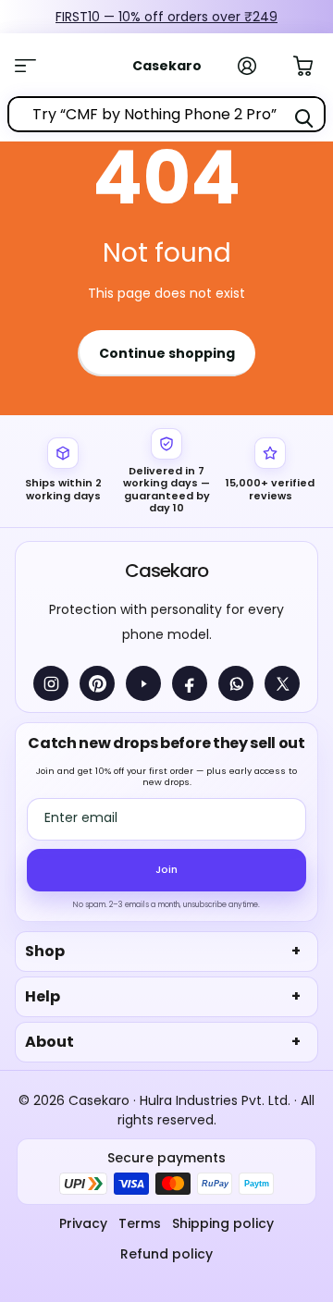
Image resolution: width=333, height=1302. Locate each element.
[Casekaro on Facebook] (189, 683)
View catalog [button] (35, 65)
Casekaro (166, 570)
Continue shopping (167, 353)
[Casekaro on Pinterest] (97, 683)
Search (303, 118)
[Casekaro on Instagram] (50, 683)
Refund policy (166, 1254)
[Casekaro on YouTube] (143, 683)
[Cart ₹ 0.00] (312, 63)
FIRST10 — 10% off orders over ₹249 (167, 16)
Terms (139, 1223)
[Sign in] (257, 65)
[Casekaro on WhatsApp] (235, 683)
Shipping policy (223, 1223)
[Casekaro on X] (282, 683)
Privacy (83, 1223)
